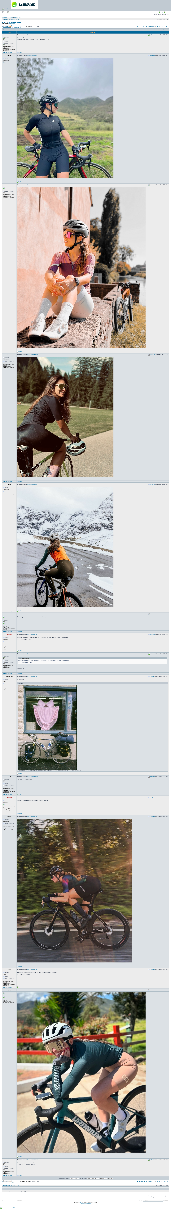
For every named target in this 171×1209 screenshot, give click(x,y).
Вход (5, 11)
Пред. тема (160, 29)
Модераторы (11, 23)
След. (167, 26)
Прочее (13, 19)
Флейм (17, 19)
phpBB (81, 1202)
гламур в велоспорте (11, 22)
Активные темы (17, 17)
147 (162, 26)
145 (157, 26)
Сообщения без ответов (7, 17)
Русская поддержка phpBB (85, 1203)
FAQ (161, 11)
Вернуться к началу (7, 52)
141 (149, 26)
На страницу (140, 26)
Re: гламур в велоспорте (32, 34)
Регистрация (12, 11)
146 (159, 26)
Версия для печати (7, 29)
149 (164, 26)
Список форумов (6, 19)
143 (153, 26)
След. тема (165, 29)
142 (151, 26)
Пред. (144, 26)
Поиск (167, 11)
